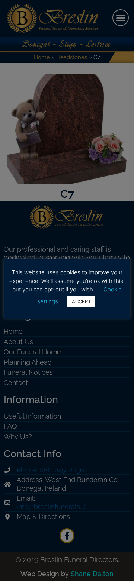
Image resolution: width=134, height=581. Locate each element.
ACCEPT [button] (81, 301)
